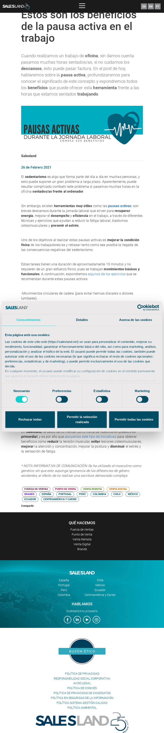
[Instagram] (96, 620)
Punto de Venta (82, 534)
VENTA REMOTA (92, 489)
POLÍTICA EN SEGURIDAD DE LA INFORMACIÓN (82, 698)
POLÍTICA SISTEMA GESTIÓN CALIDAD (82, 702)
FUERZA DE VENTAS (36, 489)
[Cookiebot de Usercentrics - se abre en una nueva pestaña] (140, 307)
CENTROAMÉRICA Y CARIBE (60, 499)
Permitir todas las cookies (134, 419)
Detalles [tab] (82, 320)
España (64, 580)
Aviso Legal (82, 683)
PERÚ (82, 494)
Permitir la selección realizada (82, 419)
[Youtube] (87, 620)
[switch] (62, 399)
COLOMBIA (99, 494)
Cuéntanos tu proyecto (82, 611)
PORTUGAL (65, 494)
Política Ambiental (82, 707)
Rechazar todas (30, 419)
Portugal (64, 585)
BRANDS (29, 494)
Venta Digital (82, 544)
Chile (100, 580)
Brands (82, 549)
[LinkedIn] (77, 620)
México (100, 585)
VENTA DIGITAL (118, 489)
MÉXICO (133, 494)
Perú (64, 590)
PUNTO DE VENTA (65, 489)
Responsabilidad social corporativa (82, 678)
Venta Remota (82, 539)
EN (150, 6)
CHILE (117, 494)
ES (144, 6)
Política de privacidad (82, 673)
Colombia (64, 595)
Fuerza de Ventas (82, 529)
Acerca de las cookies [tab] (135, 320)
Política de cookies (82, 688)
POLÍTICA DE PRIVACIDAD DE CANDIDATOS (82, 693)
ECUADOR (30, 499)
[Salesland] (82, 722)
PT (157, 6)
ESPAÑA (46, 494)
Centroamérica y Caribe (100, 595)
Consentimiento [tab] (28, 320)
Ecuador (100, 590)
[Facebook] (67, 620)
